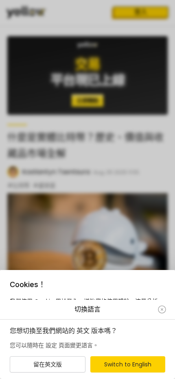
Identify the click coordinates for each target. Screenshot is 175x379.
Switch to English (127, 364)
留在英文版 (47, 364)
